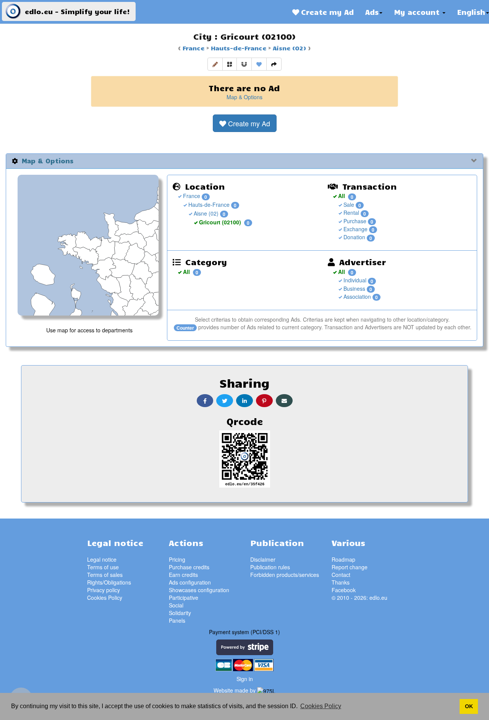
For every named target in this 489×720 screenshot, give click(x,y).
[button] (215, 64)
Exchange (355, 229)
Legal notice (102, 559)
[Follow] (244, 64)
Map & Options (244, 97)
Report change (350, 567)
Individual (354, 280)
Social (176, 605)
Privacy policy (103, 590)
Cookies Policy (104, 597)
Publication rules (270, 567)
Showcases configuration (199, 590)
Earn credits (183, 574)
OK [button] (469, 706)
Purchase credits (189, 567)
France (193, 48)
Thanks (341, 582)
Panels (177, 620)
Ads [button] (372, 11)
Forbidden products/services (284, 574)
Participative (183, 597)
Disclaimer (262, 559)
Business (353, 288)
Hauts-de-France (237, 48)
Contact (341, 574)
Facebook (344, 590)
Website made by (235, 690)
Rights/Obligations (109, 582)
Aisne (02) (288, 48)
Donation (353, 237)
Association (356, 296)
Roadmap (343, 559)
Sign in (244, 679)
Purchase (354, 221)
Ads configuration (190, 582)
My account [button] (418, 11)
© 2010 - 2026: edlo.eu (359, 597)
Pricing (177, 559)
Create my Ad (326, 11)
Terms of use (103, 567)
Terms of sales (105, 574)
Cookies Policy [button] (320, 706)
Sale (348, 204)
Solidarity (180, 613)
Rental (350, 212)
